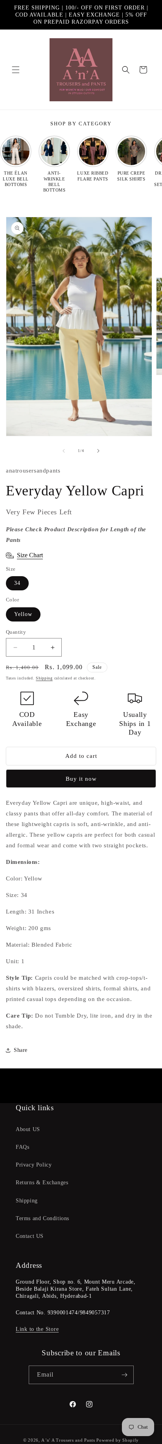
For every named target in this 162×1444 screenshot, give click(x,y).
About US (28, 1129)
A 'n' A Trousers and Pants (68, 1440)
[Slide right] (98, 451)
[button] (15, 69)
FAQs (22, 1147)
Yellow (23, 614)
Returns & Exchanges (42, 1182)
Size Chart (30, 555)
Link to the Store (37, 1329)
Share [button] (21, 1050)
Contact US (30, 1236)
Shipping (44, 678)
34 (17, 583)
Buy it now (81, 779)
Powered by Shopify (117, 1440)
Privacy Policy (34, 1165)
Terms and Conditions (42, 1218)
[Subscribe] (124, 1375)
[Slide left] (63, 451)
